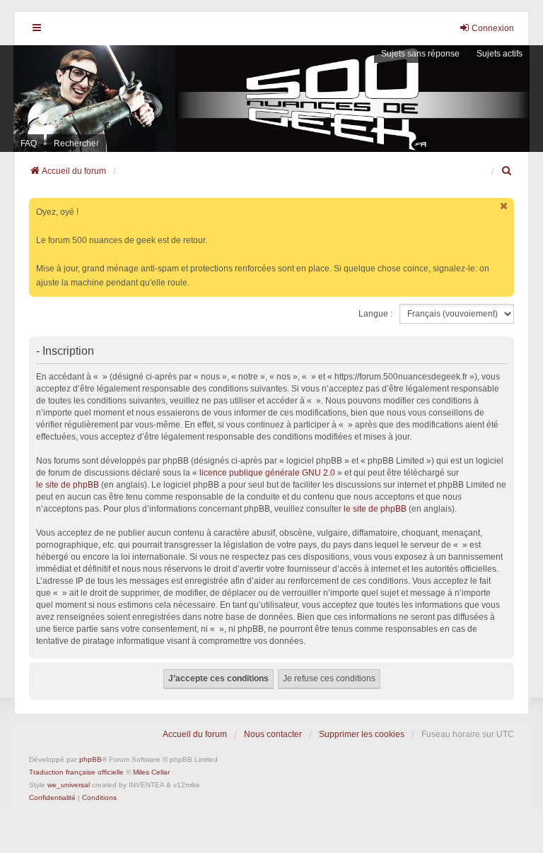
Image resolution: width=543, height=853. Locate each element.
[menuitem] (507, 171)
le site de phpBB (67, 485)
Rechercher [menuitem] (76, 143)
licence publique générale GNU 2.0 (267, 473)
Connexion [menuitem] (493, 28)
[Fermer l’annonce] (504, 206)
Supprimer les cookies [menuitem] (361, 734)
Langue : (375, 314)
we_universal (68, 785)
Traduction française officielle (76, 772)
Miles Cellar (151, 772)
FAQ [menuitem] (29, 143)
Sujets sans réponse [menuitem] (420, 54)
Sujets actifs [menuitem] (499, 54)
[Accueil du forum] (271, 98)
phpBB (90, 759)
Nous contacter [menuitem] (273, 734)
